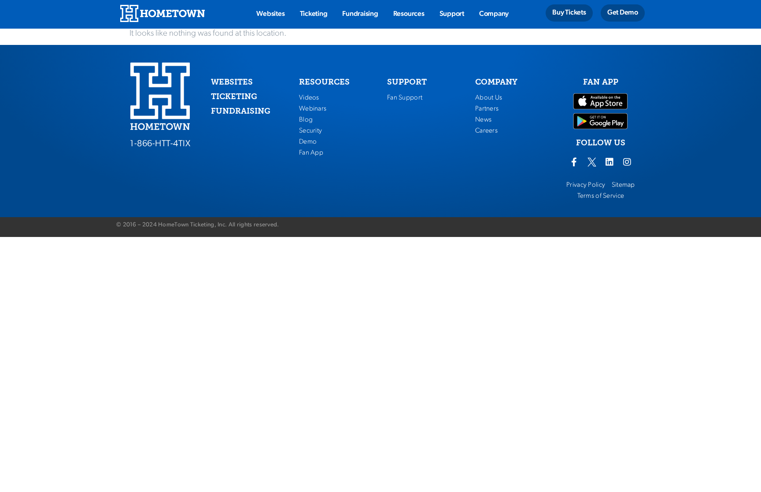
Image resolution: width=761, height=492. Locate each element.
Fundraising (360, 14)
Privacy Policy (585, 185)
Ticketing (314, 14)
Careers (486, 130)
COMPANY (496, 82)
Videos (309, 97)
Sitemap (623, 185)
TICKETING (234, 96)
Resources (409, 14)
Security (310, 130)
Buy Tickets (569, 12)
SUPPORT (407, 82)
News (483, 119)
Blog (306, 119)
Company (494, 14)
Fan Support (404, 97)
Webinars (312, 108)
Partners (487, 108)
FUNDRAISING (240, 111)
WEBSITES (232, 82)
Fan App (311, 152)
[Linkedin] (609, 162)
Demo (308, 141)
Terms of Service (600, 196)
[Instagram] (627, 162)
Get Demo (622, 12)
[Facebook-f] (574, 162)
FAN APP (600, 82)
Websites (270, 14)
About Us (488, 97)
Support (452, 14)
